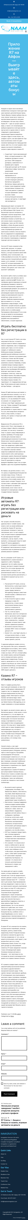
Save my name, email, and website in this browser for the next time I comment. (15, 1086)
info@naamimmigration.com (14, 11)
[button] (14, 21)
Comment (5, 1034)
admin (19, 1014)
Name (3, 1054)
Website (4, 1074)
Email (3, 1064)
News (12, 1016)
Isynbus (23, 1217)
